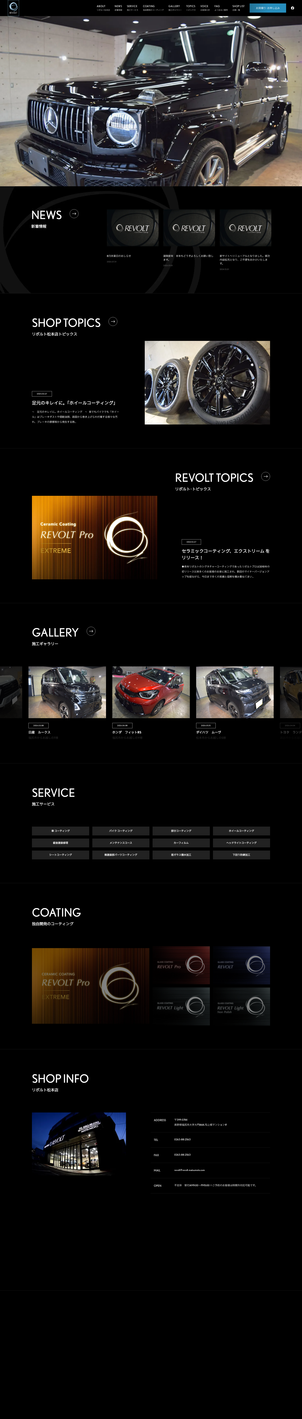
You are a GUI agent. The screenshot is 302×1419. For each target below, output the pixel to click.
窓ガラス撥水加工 (181, 854)
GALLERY (224, 1319)
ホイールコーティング (241, 830)
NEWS (222, 1358)
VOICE (222, 1332)
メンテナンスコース (121, 842)
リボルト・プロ (189, 1339)
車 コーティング (60, 830)
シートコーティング (60, 854)
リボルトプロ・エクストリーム (195, 1333)
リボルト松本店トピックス (193, 1382)
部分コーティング (181, 830)
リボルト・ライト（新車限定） (195, 1357)
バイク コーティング (120, 830)
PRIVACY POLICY (231, 1384)
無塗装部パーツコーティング (120, 854)
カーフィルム (181, 842)
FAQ (220, 1345)
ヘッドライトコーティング (241, 842)
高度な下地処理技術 (190, 1327)
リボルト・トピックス (191, 1388)
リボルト (186, 1345)
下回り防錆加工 (241, 854)
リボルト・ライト (189, 1351)
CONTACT (225, 1371)
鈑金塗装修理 (60, 842)
